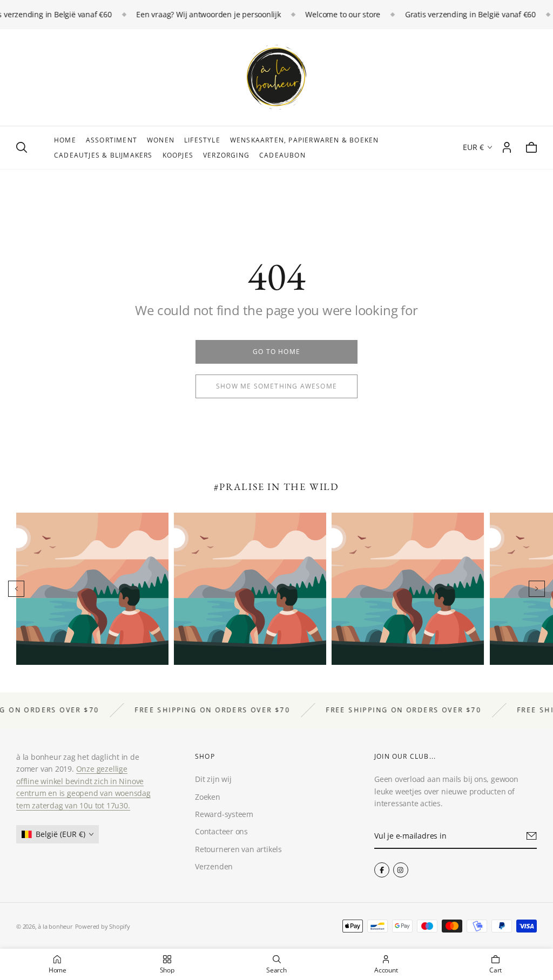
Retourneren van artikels (238, 849)
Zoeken (207, 797)
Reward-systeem (224, 814)
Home (65, 140)
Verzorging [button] (226, 155)
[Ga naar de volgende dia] (537, 589)
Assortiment (111, 140)
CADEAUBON (282, 155)
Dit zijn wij (213, 779)
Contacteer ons (221, 831)
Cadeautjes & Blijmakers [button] (103, 155)
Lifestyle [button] (202, 140)
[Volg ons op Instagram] (400, 869)
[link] (276, 352)
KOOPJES (178, 155)
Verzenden (214, 866)
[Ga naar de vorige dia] (16, 589)
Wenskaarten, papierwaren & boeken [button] (304, 140)
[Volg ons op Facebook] (381, 869)
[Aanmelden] (532, 836)
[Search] (21, 147)
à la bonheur (55, 926)
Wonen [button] (160, 140)
